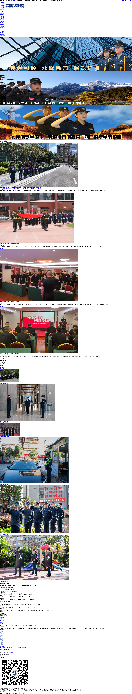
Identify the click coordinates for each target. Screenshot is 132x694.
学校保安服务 (4, 581)
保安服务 (2, 16)
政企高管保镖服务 (5, 436)
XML (35, 625)
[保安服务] (2, 637)
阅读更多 (2, 192)
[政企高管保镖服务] (10, 435)
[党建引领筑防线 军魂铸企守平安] (39, 352)
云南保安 (15, 1)
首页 (1, 625)
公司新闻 (2, 24)
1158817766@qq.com (8, 652)
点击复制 (16, 688)
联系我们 (2, 34)
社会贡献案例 (3, 587)
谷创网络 (23, 693)
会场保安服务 (4, 422)
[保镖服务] (2, 633)
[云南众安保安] (12, 8)
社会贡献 (2, 21)
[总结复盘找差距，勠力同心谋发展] (39, 300)
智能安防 (2, 18)
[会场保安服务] (27, 420)
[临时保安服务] (34, 482)
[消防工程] (2, 644)
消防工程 (2, 19)
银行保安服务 (4, 534)
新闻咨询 (20, 625)
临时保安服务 (4, 484)
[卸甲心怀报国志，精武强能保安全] (37, 242)
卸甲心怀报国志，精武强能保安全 (10, 244)
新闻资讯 (2, 23)
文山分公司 (3, 29)
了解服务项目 (10, 587)
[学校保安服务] (34, 580)
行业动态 (2, 26)
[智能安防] (2, 641)
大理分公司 (3, 27)
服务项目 (2, 13)
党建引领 (2, 11)
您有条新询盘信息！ (127, 1)
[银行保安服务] (34, 532)
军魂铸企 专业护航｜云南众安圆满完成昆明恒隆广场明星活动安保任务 (20, 188)
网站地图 (31, 625)
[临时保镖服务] (9, 382)
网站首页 (2, 9)
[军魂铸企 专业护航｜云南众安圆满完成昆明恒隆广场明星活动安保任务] (39, 186)
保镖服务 (2, 14)
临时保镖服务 (4, 383)
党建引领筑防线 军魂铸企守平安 (9, 354)
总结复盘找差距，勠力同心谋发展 (10, 302)
